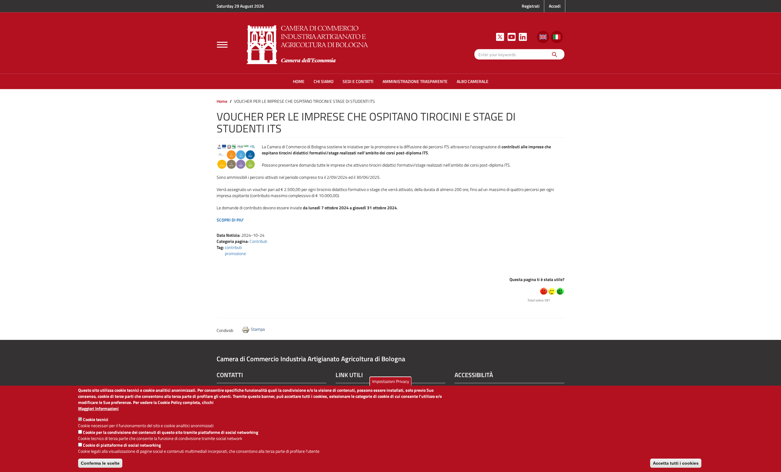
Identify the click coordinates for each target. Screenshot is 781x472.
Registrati (530, 6)
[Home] (308, 44)
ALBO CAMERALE (472, 81)
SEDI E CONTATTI (358, 81)
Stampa (258, 329)
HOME (298, 81)
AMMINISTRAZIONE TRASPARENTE (415, 81)
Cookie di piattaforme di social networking (122, 445)
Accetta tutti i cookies (676, 463)
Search (554, 54)
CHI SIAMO (323, 81)
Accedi (554, 6)
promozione (235, 253)
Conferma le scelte (100, 463)
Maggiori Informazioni (98, 408)
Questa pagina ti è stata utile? (536, 279)
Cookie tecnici (95, 419)
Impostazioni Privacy (390, 381)
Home (222, 101)
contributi (233, 247)
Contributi (258, 241)
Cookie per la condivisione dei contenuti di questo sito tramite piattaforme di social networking (170, 432)
